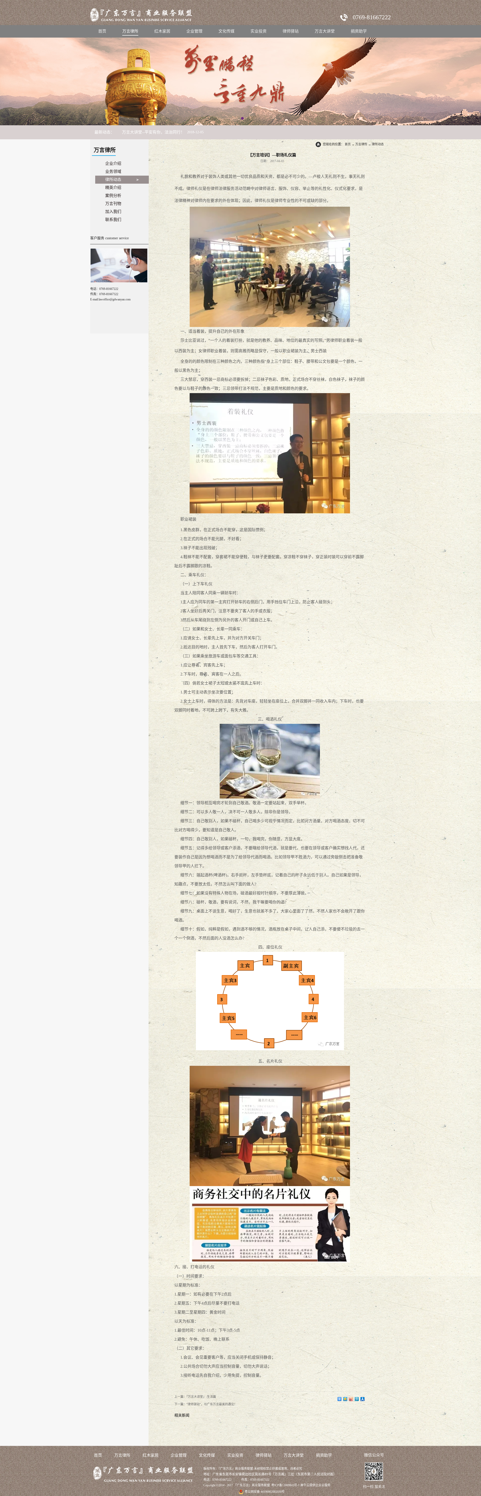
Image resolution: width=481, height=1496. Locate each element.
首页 (102, 31)
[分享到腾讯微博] (357, 1399)
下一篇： (205, 1404)
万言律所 (361, 144)
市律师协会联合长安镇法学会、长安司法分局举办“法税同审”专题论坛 (184, 132)
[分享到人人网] (362, 1399)
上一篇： (195, 1397)
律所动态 (378, 144)
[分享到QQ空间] (345, 1399)
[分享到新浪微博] (351, 1399)
